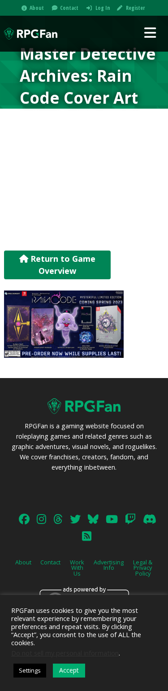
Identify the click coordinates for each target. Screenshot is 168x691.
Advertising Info (109, 565)
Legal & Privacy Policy (142, 568)
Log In (102, 8)
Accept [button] (69, 670)
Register (135, 8)
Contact (69, 8)
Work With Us (77, 568)
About (37, 8)
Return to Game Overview (61, 264)
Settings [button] (30, 670)
